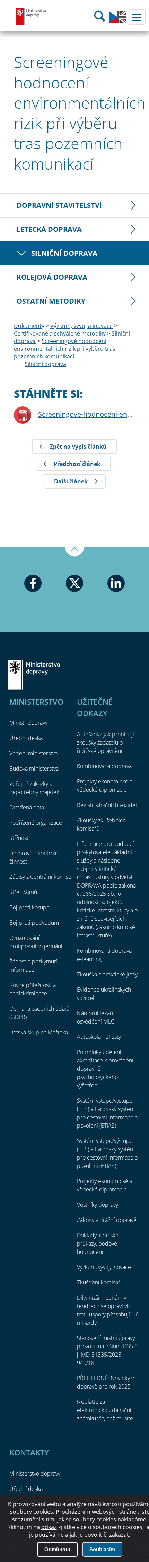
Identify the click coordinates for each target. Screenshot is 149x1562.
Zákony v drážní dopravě (107, 1220)
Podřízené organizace (35, 822)
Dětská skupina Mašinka (38, 1032)
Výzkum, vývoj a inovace (81, 326)
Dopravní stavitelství (59, 205)
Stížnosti (19, 838)
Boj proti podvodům (34, 922)
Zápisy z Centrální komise (40, 877)
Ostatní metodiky (51, 301)
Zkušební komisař (98, 1282)
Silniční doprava (64, 253)
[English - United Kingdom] (117, 21)
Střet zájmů (23, 892)
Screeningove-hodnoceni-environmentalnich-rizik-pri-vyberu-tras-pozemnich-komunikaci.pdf (86, 414)
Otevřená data (26, 807)
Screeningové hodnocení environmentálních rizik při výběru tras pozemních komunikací (64, 348)
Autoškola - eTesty (99, 1037)
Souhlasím (102, 1549)
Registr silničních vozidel (107, 805)
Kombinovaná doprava (104, 766)
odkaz (49, 1527)
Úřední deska (26, 738)
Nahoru (74, 552)
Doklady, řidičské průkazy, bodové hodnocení (98, 1243)
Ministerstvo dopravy (31, 16)
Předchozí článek (77, 464)
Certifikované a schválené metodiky (60, 333)
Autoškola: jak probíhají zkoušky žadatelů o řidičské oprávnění (105, 742)
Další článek (71, 481)
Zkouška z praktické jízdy (107, 974)
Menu (137, 17)
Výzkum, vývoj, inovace (104, 1267)
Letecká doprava (49, 229)
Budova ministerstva (34, 768)
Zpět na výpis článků (78, 446)
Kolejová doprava (52, 277)
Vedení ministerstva (33, 753)
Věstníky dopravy (97, 1204)
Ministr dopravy (28, 723)
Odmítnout (57, 1549)
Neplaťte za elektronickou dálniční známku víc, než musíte (105, 1410)
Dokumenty (29, 326)
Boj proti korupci (30, 907)
